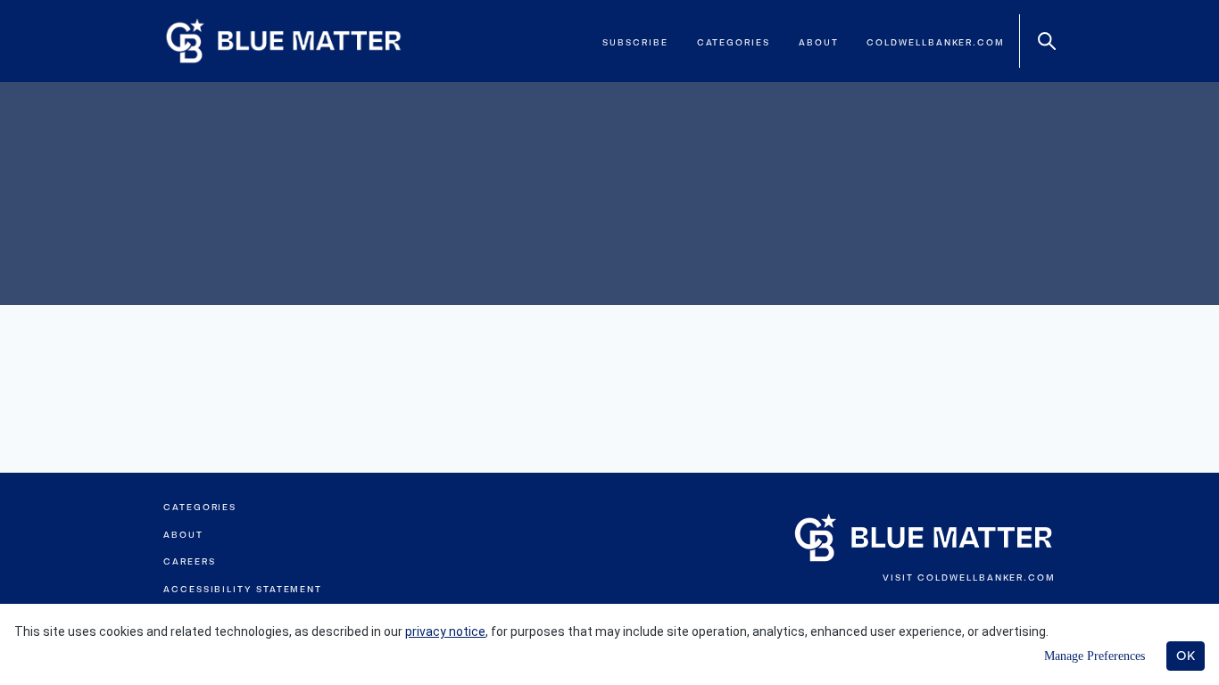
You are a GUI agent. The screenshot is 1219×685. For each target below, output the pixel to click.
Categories (733, 42)
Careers (189, 561)
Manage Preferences (1094, 656)
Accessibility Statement (242, 589)
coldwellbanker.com (936, 42)
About (819, 42)
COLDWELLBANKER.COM (986, 577)
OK (1185, 656)
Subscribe (635, 42)
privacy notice (445, 631)
